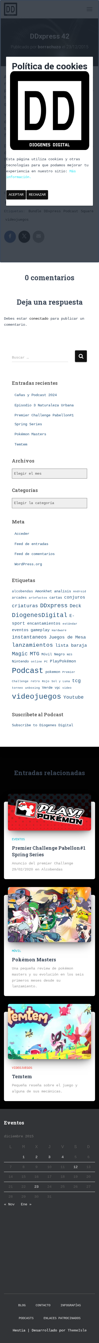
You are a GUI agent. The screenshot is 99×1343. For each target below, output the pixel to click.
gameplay (40, 630)
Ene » (26, 1204)
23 (36, 1187)
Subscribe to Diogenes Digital (42, 725)
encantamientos (43, 623)
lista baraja (71, 645)
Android (79, 591)
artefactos (38, 597)
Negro (59, 654)
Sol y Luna (60, 681)
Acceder (22, 534)
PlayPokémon (63, 661)
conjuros (74, 597)
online (36, 661)
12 (75, 1167)
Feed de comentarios (35, 554)
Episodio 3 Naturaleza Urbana (44, 405)
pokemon (52, 672)
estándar (70, 623)
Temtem (21, 444)
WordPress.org (28, 564)
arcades (19, 598)
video (67, 687)
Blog (22, 1305)
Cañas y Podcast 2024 (36, 395)
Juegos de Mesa (67, 637)
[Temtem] (49, 1031)
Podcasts (26, 1318)
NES (69, 654)
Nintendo (20, 661)
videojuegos (36, 696)
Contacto (43, 1305)
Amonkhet (43, 591)
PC (46, 661)
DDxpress (54, 605)
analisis (62, 591)
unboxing (32, 687)
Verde (47, 688)
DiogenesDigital (39, 615)
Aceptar (16, 195)
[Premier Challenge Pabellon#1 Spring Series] (49, 812)
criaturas (25, 606)
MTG (34, 654)
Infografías (70, 1305)
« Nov (9, 1204)
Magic (20, 654)
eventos (20, 630)
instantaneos (29, 637)
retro (35, 681)
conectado (38, 319)
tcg (76, 680)
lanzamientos (32, 645)
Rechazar (37, 195)
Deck (75, 606)
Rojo (45, 681)
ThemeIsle (77, 1330)
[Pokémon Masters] (49, 914)
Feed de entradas (31, 544)
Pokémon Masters (30, 434)
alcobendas (22, 591)
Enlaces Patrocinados (62, 1318)
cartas (55, 598)
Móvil (46, 654)
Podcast (27, 671)
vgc (57, 688)
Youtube (73, 697)
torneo (17, 687)
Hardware (59, 630)
